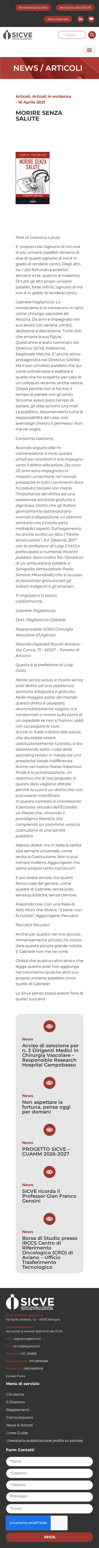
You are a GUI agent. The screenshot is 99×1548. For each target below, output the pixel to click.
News (27, 1039)
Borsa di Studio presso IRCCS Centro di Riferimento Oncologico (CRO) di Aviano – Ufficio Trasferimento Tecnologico (50, 1252)
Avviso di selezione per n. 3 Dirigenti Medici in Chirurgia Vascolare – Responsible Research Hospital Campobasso (50, 1055)
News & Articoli (19, 1425)
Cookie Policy (16, 1376)
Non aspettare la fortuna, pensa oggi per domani (46, 1107)
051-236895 (29, 1353)
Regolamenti (18, 1409)
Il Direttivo (15, 1402)
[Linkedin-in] (80, 19)
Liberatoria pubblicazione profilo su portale (44, 1440)
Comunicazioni (19, 1417)
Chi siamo (15, 1394)
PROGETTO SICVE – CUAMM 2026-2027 (46, 1151)
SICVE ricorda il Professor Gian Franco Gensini (49, 1196)
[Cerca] (92, 35)
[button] (89, 50)
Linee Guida (17, 1433)
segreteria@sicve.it (27, 1338)
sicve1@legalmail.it (26, 1346)
